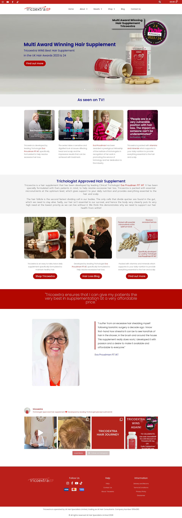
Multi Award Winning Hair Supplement (70, 44)
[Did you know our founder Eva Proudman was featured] (40, 433)
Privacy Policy (141, 491)
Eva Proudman (99, 145)
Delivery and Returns (141, 484)
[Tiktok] (80, 483)
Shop (110, 9)
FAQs (108, 484)
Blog (123, 9)
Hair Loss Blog (91, 276)
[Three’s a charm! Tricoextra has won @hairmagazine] (141, 433)
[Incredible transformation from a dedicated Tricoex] (108, 433)
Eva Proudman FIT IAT (132, 185)
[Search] (160, 2)
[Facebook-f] (72, 483)
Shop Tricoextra (45, 276)
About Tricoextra (108, 491)
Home (71, 9)
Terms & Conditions (141, 487)
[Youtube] (76, 483)
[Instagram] (67, 483)
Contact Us (136, 9)
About (82, 9)
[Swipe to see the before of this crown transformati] (74, 433)
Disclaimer (141, 495)
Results (97, 9)
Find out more (34, 63)
